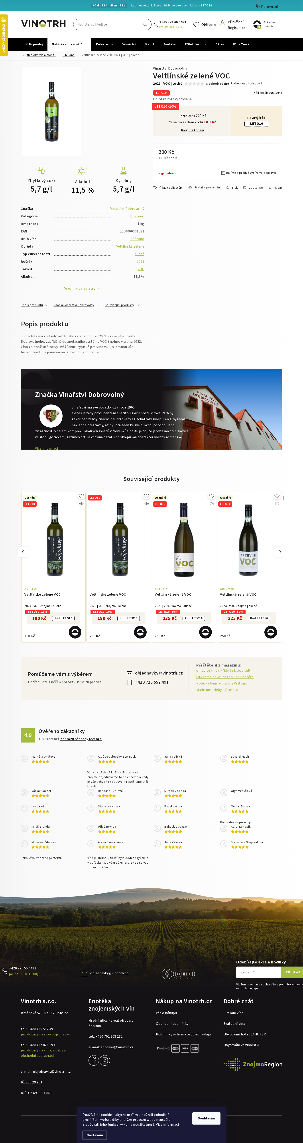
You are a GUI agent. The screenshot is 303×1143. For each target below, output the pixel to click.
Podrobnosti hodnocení (246, 84)
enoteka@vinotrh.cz (117, 1047)
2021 (140, 261)
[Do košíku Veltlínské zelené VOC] (75, 632)
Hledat (145, 24)
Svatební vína (234, 1023)
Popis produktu (32, 305)
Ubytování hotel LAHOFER (245, 1034)
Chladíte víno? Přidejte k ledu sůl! (223, 670)
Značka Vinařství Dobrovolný (74, 305)
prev (23, 551)
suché (139, 254)
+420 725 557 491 (172, 21)
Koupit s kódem (192, 130)
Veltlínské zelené (130, 246)
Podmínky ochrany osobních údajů (183, 1034)
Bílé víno (137, 216)
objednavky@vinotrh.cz (159, 673)
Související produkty (119, 305)
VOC (141, 269)
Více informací (167, 1124)
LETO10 (256, 123)
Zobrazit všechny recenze (81, 739)
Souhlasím (206, 1118)
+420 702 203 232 (109, 1036)
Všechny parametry (80, 288)
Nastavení (95, 1135)
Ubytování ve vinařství (241, 1045)
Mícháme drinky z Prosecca (218, 689)
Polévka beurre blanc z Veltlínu (221, 683)
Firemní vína (234, 1013)
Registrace (236, 27)
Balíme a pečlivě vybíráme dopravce (251, 173)
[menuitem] (34, 44)
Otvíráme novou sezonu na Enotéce (225, 677)
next (279, 551)
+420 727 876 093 (41, 1045)
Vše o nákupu (166, 1013)
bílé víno (137, 238)
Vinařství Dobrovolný (170, 68)
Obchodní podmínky (172, 1023)
